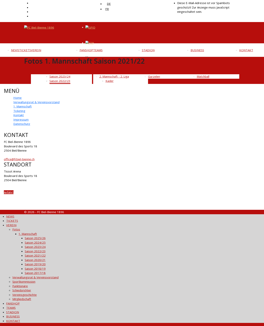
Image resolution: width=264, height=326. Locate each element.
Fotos (16, 229)
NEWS (15, 50)
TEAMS (98, 50)
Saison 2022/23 (35, 251)
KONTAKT (246, 50)
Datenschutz (21, 124)
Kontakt (18, 115)
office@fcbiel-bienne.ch (19, 159)
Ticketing (19, 111)
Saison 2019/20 (35, 264)
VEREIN (36, 50)
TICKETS (25, 50)
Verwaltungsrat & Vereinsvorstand (36, 102)
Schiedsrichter (21, 290)
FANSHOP (86, 50)
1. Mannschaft (22, 106)
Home (17, 98)
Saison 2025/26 (35, 238)
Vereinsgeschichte (24, 295)
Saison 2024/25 (35, 242)
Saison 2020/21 (35, 260)
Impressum (21, 119)
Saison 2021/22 (35, 255)
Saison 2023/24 (35, 247)
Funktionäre (20, 286)
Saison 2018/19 (35, 269)
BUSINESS (197, 50)
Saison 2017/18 (35, 273)
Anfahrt (9, 192)
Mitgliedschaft (21, 299)
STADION (148, 50)
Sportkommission (23, 281)
